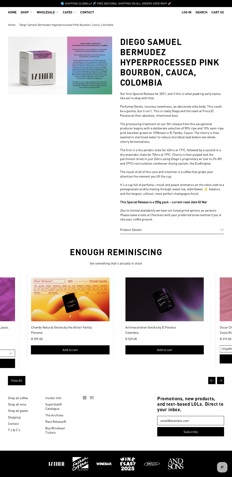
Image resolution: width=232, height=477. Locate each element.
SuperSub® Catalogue (53, 406)
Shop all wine (17, 404)
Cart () (217, 13)
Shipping (14, 417)
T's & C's (14, 430)
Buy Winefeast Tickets (55, 430)
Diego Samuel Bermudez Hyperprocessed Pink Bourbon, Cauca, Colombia (66, 25)
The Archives (54, 415)
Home (12, 12)
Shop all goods (18, 410)
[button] (201, 12)
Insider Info (53, 398)
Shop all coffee (18, 398)
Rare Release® (55, 421)
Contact (87, 12)
